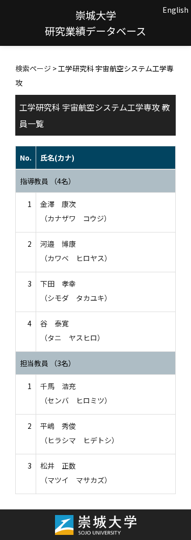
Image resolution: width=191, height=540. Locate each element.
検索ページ (33, 68)
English (175, 10)
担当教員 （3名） (47, 363)
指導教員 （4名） (47, 181)
